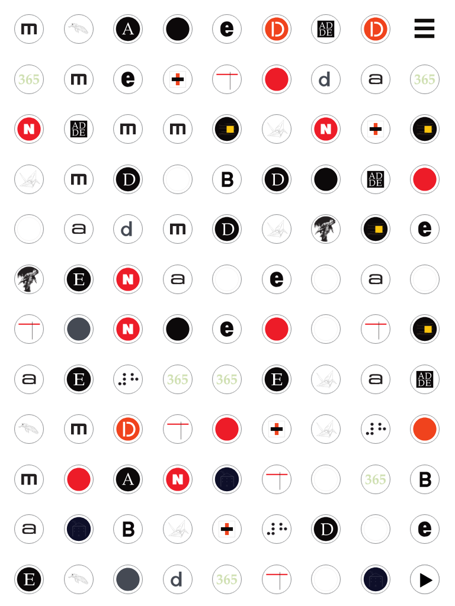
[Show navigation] (425, 29)
